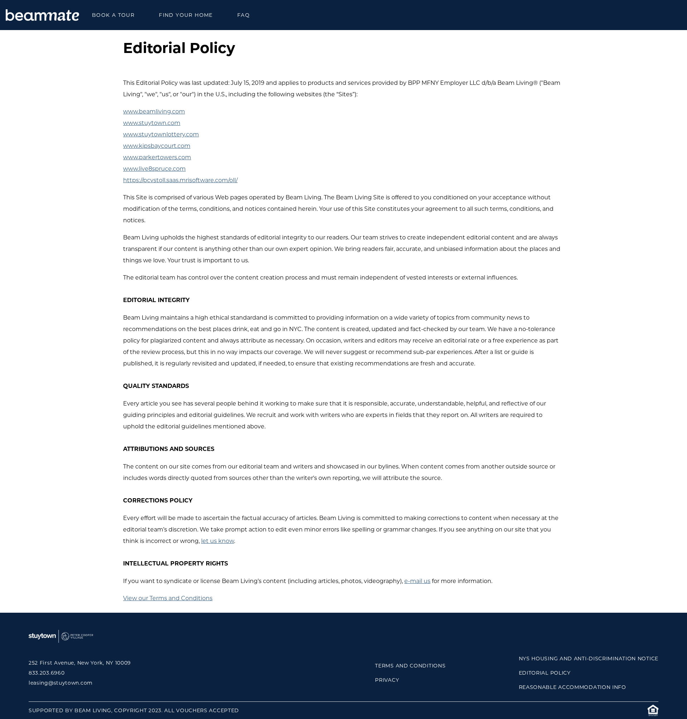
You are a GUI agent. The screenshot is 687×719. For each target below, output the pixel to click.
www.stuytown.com (151, 123)
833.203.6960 (46, 673)
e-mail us (417, 581)
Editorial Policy (545, 673)
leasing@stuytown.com (61, 683)
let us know (217, 541)
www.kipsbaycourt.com (156, 145)
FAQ (243, 15)
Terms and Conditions (410, 665)
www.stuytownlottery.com (161, 134)
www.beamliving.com (154, 111)
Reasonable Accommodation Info (572, 687)
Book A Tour (113, 15)
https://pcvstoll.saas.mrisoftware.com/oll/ (180, 180)
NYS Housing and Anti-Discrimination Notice (588, 658)
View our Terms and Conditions (168, 598)
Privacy (387, 680)
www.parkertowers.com (157, 157)
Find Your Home (186, 15)
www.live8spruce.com (154, 168)
